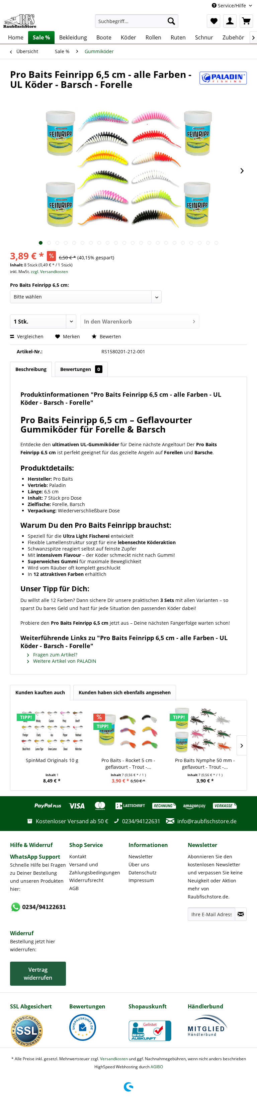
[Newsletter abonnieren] (241, 914)
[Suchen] (171, 21)
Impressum (141, 880)
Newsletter (140, 856)
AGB (74, 888)
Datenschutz (142, 872)
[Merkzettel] (213, 21)
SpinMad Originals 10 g (52, 760)
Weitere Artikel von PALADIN (64, 661)
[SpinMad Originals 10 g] (52, 730)
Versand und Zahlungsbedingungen (94, 868)
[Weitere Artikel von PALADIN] (223, 81)
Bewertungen (80, 369)
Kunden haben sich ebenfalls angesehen (125, 692)
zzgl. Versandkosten (49, 271)
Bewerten (109, 336)
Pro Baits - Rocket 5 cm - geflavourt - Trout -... (128, 763)
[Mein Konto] (230, 21)
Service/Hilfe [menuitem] (232, 5)
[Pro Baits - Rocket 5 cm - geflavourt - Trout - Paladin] (129, 730)
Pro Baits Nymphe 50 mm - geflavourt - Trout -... (205, 763)
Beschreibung (31, 369)
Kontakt (77, 856)
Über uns (138, 864)
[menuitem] (137, 21)
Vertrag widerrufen (38, 973)
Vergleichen (30, 336)
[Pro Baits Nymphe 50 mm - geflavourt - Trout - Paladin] (205, 730)
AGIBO (157, 1067)
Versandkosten (114, 1059)
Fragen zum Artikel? (54, 654)
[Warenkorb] (246, 21)
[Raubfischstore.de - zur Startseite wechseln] (19, 21)
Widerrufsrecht (86, 880)
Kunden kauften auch (40, 692)
